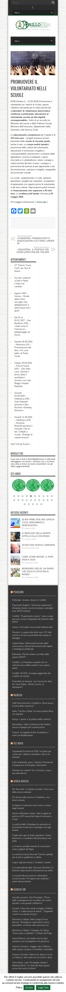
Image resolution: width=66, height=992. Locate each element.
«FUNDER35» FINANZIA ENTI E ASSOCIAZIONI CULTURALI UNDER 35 (35, 240)
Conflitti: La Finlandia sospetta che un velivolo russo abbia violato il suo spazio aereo (31, 665)
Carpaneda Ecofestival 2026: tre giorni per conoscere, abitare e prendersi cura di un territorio (31, 754)
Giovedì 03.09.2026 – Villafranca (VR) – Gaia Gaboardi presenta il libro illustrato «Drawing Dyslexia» (22, 402)
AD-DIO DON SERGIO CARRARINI (38, 545)
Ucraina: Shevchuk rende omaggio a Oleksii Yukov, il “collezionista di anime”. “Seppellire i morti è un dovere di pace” (32, 911)
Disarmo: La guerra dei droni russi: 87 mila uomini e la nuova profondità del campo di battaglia (31, 635)
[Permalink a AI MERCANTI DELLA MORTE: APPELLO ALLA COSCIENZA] (15, 541)
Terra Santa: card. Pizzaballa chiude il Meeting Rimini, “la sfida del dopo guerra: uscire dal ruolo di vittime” (31, 965)
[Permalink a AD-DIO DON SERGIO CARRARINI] (15, 552)
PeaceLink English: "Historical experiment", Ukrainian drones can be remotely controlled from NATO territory (32, 608)
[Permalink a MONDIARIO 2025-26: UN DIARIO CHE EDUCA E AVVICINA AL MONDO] (15, 576)
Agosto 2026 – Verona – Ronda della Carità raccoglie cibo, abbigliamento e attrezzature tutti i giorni (22, 302)
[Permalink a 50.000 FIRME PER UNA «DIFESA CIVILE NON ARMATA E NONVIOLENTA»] (15, 527)
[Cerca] (53, 2)
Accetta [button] (29, 987)
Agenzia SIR (19, 889)
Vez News (18, 743)
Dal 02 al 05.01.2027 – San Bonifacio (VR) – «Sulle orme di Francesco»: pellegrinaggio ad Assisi (22, 326)
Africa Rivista (21, 781)
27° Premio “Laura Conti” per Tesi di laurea (22, 268)
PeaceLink (18, 592)
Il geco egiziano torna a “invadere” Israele (31, 862)
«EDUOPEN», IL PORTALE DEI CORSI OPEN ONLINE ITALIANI (32, 249)
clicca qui (41, 202)
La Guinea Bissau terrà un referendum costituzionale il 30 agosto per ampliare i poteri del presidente (31, 878)
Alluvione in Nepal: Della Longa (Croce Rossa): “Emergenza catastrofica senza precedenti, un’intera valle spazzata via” (30, 922)
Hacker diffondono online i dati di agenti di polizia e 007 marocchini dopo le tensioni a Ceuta (32, 816)
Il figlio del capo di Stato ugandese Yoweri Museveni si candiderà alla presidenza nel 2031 (31, 838)
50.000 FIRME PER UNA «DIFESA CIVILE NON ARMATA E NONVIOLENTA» (38, 522)
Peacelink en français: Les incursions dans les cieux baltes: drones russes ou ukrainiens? (32, 684)
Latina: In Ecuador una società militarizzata (32, 627)
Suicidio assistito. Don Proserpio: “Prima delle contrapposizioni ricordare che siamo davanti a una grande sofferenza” (31, 900)
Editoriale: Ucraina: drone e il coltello (29, 600)
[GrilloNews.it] (33, 28)
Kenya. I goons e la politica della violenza (31, 719)
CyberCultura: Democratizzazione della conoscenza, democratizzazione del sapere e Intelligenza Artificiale (32, 646)
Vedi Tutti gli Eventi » (20, 444)
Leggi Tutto (43, 987)
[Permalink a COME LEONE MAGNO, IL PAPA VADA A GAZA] (15, 564)
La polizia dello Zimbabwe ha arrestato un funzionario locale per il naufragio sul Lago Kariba (31, 827)
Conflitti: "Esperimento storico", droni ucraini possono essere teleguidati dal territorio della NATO (33, 619)
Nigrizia (17, 695)
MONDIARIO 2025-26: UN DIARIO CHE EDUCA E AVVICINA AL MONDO (38, 571)
